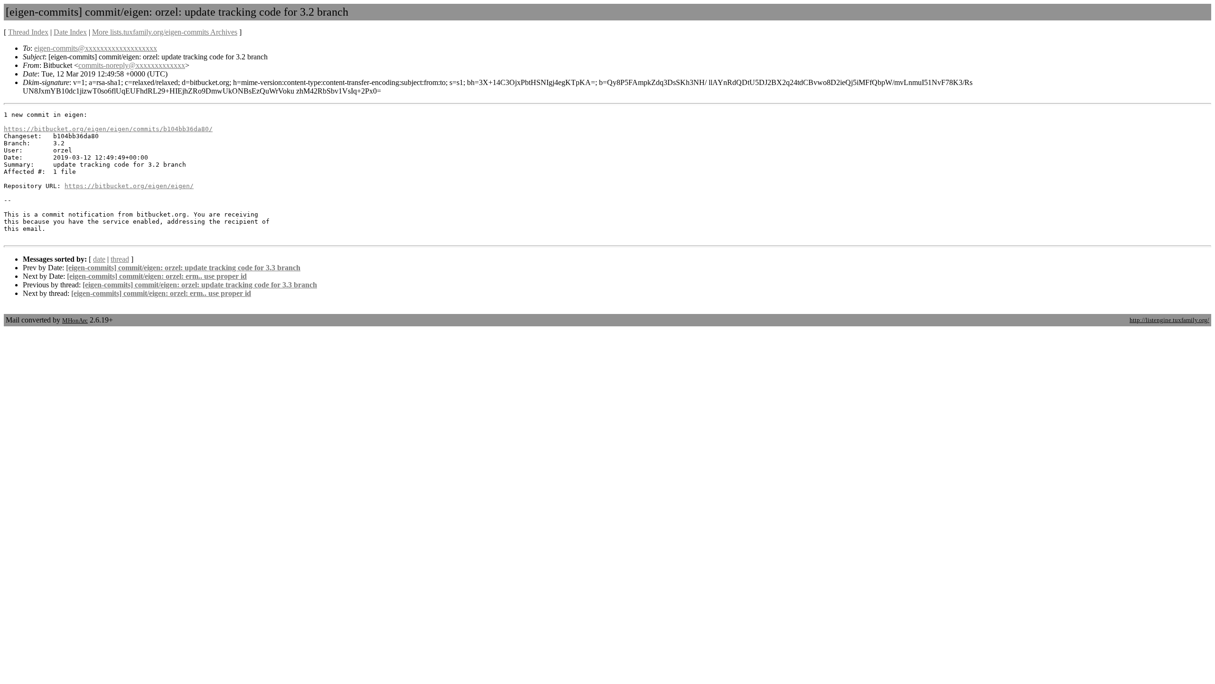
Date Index (70, 32)
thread (120, 259)
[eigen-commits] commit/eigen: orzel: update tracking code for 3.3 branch (183, 268)
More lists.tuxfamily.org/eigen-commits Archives (164, 32)
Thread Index (28, 32)
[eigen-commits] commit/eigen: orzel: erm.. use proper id (157, 276)
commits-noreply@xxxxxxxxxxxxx (131, 65)
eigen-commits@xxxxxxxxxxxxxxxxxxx (95, 48)
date (99, 259)
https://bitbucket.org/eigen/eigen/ (129, 186)
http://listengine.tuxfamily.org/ (1169, 319)
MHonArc (75, 320)
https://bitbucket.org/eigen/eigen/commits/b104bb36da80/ (108, 129)
